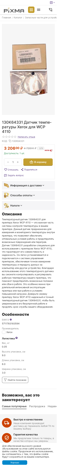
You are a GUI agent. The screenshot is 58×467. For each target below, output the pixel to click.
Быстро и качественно (28, 419)
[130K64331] (28, 69)
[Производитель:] (49, 150)
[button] (28, 169)
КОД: (5, 141)
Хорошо (14, 462)
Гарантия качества (26, 434)
